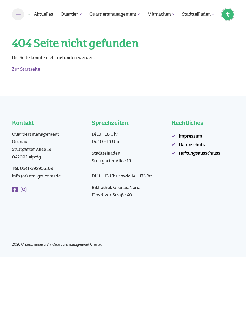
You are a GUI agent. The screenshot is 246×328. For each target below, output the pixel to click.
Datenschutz (192, 144)
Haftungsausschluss (199, 153)
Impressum (190, 136)
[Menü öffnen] (18, 14)
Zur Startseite (26, 69)
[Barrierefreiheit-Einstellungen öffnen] (227, 14)
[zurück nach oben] (229, 316)
